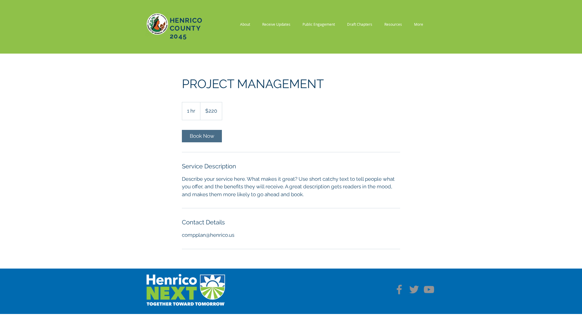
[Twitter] (414, 289)
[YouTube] (429, 289)
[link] (202, 136)
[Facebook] (399, 289)
